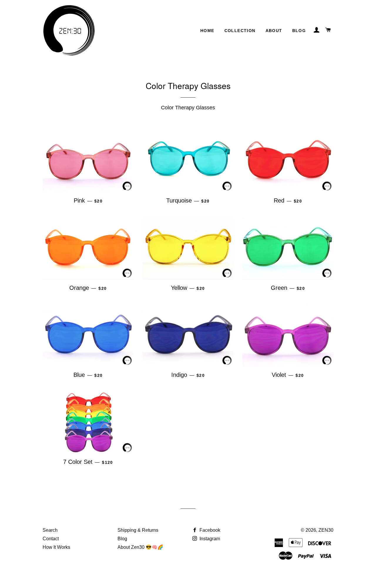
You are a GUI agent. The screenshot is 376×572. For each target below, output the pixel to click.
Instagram (209, 538)
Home (207, 30)
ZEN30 (325, 530)
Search (50, 530)
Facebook (209, 530)
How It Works (56, 547)
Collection (240, 30)
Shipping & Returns (138, 530)
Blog (299, 30)
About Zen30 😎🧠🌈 (140, 547)
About (274, 30)
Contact (51, 538)
